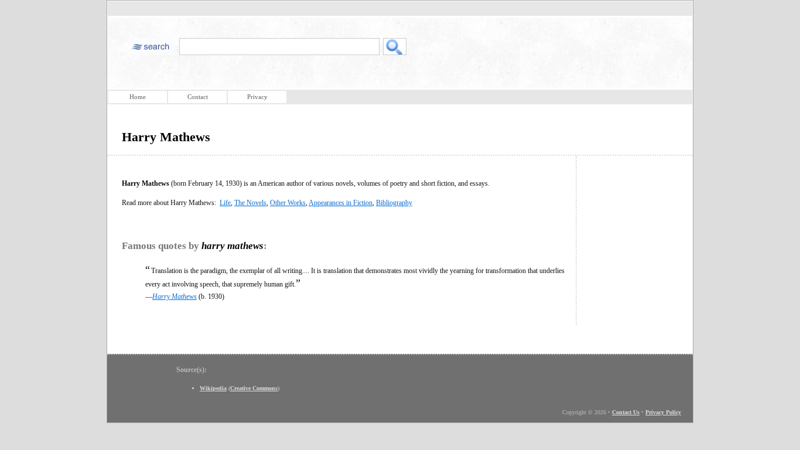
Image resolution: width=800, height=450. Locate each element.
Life (225, 203)
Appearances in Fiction (340, 203)
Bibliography (394, 203)
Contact (197, 96)
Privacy (257, 96)
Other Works (288, 203)
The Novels (250, 203)
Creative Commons (254, 388)
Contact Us (626, 412)
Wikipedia (213, 388)
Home (137, 96)
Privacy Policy (663, 412)
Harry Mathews (174, 296)
